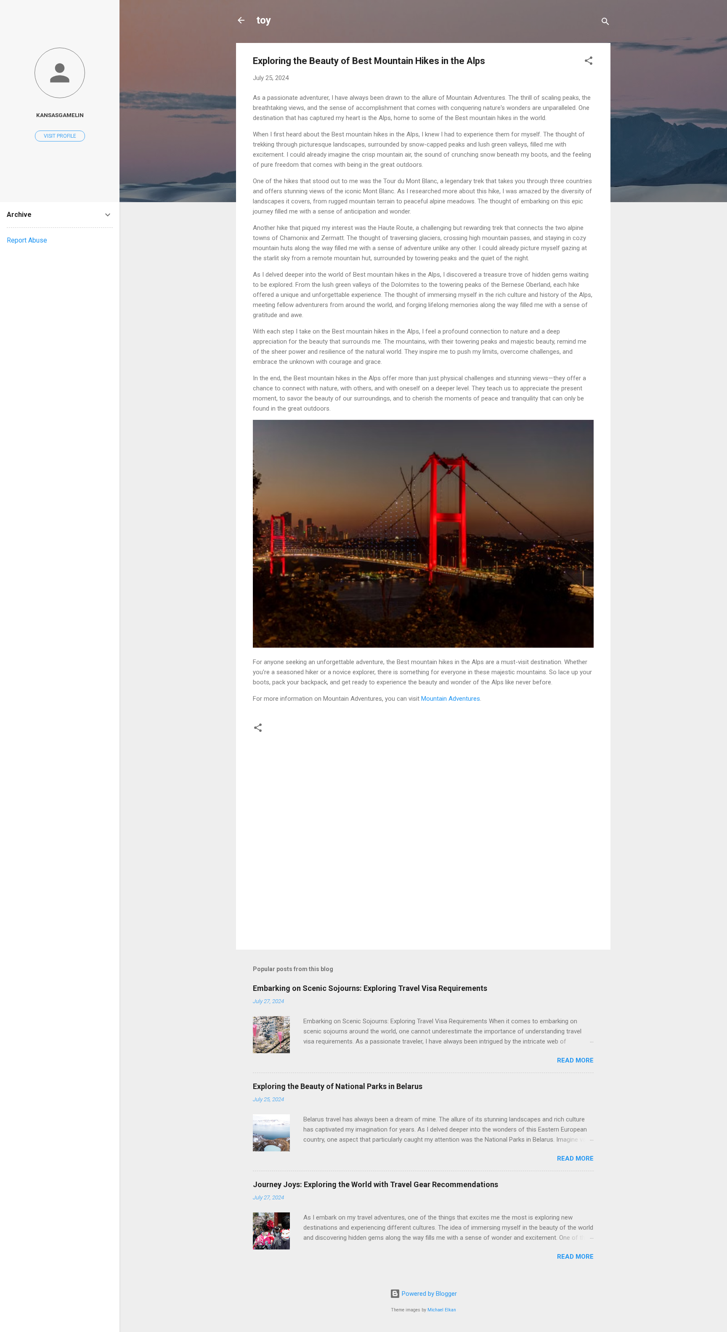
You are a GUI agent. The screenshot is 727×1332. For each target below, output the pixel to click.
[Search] (605, 23)
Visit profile (60, 136)
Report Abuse (27, 240)
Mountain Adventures (450, 698)
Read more (575, 1060)
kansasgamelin (60, 115)
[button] (589, 62)
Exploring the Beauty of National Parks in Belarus (337, 1086)
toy (263, 20)
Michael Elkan (441, 1310)
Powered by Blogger (428, 1293)
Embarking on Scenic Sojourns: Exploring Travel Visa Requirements (370, 988)
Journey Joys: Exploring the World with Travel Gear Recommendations (375, 1184)
